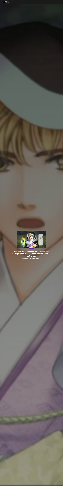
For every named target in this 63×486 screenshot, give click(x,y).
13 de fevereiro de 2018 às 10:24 (34, 258)
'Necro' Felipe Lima (25, 258)
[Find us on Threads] (60, 2)
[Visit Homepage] (8, 1)
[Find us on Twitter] (57, 2)
